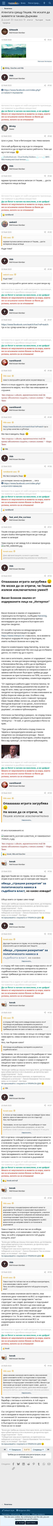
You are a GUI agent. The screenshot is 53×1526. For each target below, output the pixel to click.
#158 (50, 1198)
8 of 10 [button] (26, 1449)
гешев (47, 20)
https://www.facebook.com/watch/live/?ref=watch (24, 324)
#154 (50, 871)
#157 (50, 1105)
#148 (50, 370)
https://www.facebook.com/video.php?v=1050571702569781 (20, 91)
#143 (50, 136)
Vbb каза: (7, 237)
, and (14, 68)
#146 (50, 269)
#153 (50, 793)
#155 (50, 934)
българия (39, 20)
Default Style (9, 1510)
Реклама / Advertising (11, 1514)
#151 (50, 527)
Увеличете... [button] (27, 820)
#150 (50, 466)
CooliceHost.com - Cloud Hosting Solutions (20, 157)
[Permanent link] (2, 605)
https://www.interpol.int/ (13, 635)
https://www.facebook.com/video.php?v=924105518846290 (20, 484)
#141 (50, 40)
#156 (50, 1012)
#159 (50, 1272)
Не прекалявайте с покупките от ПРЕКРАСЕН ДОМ (21, 917)
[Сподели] (45, 39)
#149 (50, 417)
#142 (50, 85)
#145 (50, 232)
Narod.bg (42, 615)
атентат (30, 20)
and (12, 1181)
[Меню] (4, 3)
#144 (50, 176)
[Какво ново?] (44, 3)
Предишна (16, 1449)
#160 (50, 1366)
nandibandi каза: (10, 471)
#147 (50, 320)
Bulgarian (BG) (24, 1510)
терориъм (6, 23)
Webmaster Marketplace (45, 61)
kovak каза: (8, 551)
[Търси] (49, 3)
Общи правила (38, 1514)
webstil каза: (8, 274)
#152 (50, 576)
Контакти (26, 1514)
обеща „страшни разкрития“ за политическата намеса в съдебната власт (23, 887)
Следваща (37, 1449)
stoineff (7, 20)
